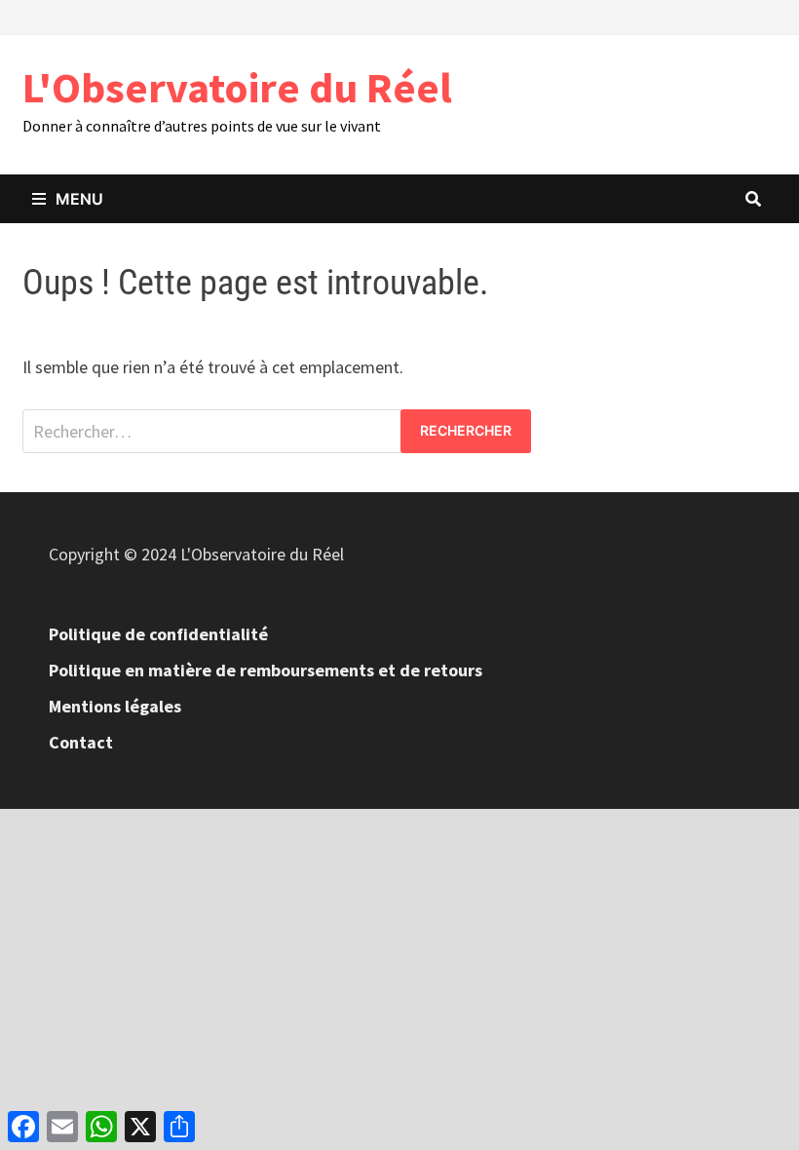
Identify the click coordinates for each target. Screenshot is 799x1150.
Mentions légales (115, 706)
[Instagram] (766, 15)
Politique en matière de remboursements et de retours (265, 670)
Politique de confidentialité (158, 634)
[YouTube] (744, 15)
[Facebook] (719, 15)
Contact (81, 742)
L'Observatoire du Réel (237, 87)
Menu (79, 199)
